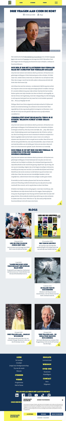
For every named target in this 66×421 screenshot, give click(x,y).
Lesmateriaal (47, 360)
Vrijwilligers (47, 374)
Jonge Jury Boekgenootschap (19, 366)
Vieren (45, 2)
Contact (47, 378)
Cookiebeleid (39, 417)
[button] (62, 400)
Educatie (47, 357)
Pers (47, 382)
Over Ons (47, 368)
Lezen (20, 2)
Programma (19, 382)
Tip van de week (19, 368)
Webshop (47, 364)
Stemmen (32, 2)
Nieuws (19, 371)
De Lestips (19, 360)
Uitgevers (47, 384)
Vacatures (47, 372)
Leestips (26, 59)
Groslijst (19, 363)
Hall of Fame (19, 385)
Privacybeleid (46, 417)
